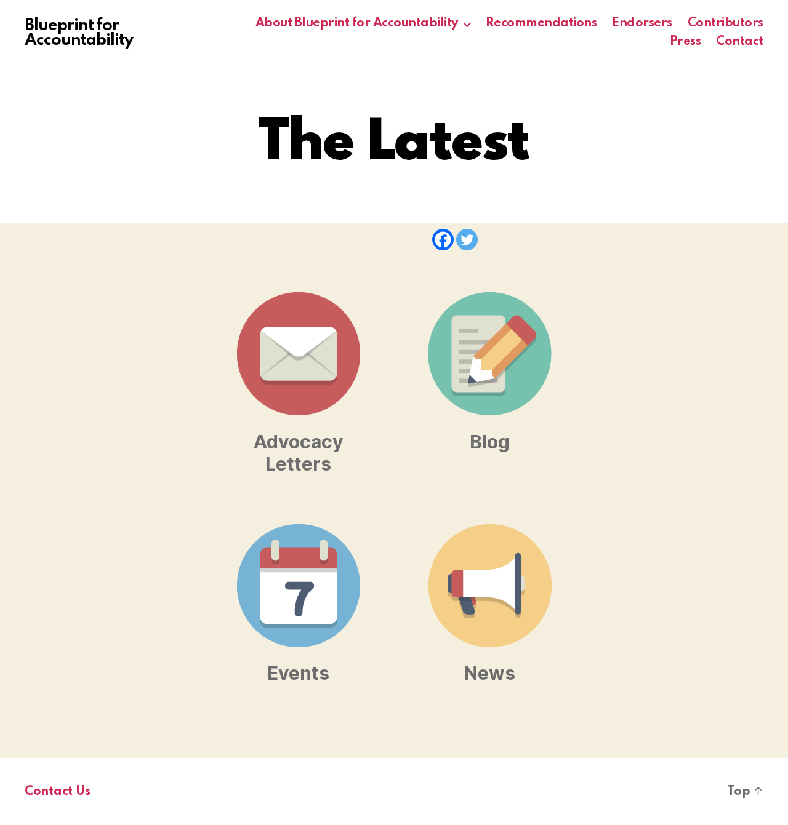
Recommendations (541, 23)
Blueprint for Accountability (79, 33)
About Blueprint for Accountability (356, 23)
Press (685, 42)
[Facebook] (443, 239)
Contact (739, 42)
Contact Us (57, 792)
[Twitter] (467, 239)
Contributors (725, 23)
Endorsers (642, 23)
